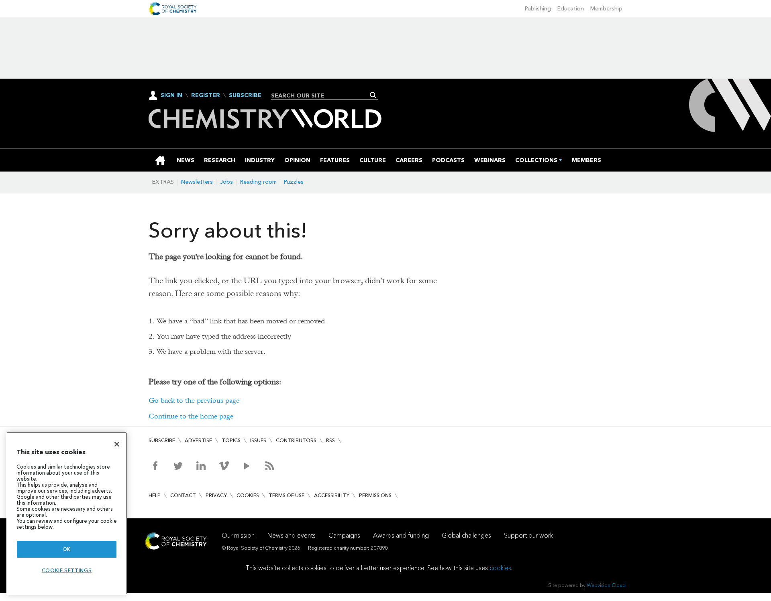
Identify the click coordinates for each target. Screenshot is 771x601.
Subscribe (245, 95)
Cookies (248, 495)
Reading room (258, 182)
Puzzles (294, 182)
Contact (183, 495)
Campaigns (344, 535)
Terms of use (286, 495)
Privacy (216, 495)
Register (205, 95)
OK (67, 549)
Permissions (375, 495)
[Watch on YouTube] (246, 465)
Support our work (528, 535)
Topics (231, 440)
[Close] (117, 444)
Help (155, 495)
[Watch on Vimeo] (223, 465)
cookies (500, 568)
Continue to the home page (191, 416)
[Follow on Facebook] (155, 465)
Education (570, 8)
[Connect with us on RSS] (269, 465)
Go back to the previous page (194, 400)
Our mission (238, 535)
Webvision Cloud (606, 585)
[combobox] (321, 95)
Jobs (226, 182)
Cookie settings (67, 570)
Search (373, 95)
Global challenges (466, 535)
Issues (258, 440)
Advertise (198, 440)
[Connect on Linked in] (201, 465)
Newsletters (197, 182)
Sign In (171, 95)
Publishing (538, 8)
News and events (291, 535)
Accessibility (331, 495)
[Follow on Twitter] (178, 465)
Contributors (296, 440)
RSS (330, 440)
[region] (66, 513)
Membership (606, 8)
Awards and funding (401, 535)
